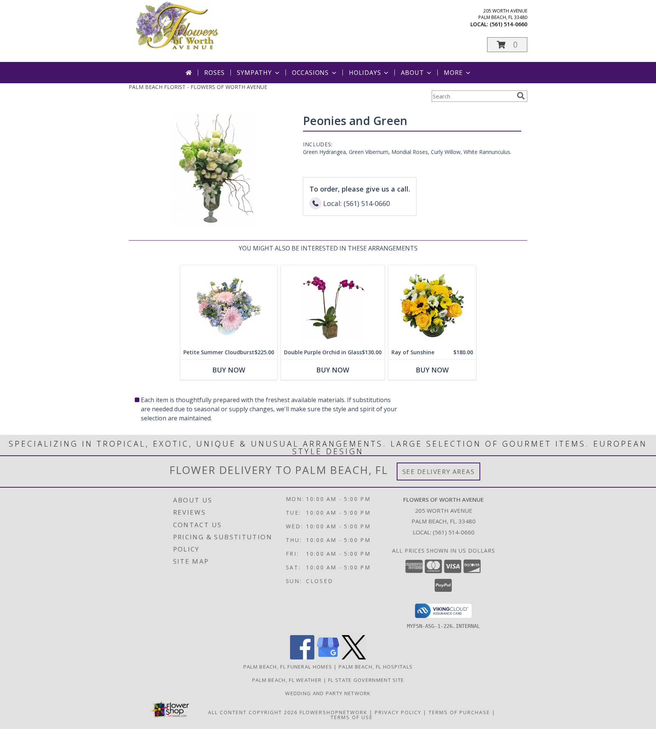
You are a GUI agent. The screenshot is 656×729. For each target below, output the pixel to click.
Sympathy (254, 72)
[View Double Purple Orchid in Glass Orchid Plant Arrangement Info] (333, 305)
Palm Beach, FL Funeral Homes (287, 666)
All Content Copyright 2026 (253, 712)
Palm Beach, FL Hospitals (376, 666)
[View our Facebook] (302, 657)
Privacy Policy (398, 712)
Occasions (310, 72)
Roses (214, 72)
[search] (521, 96)
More (453, 72)
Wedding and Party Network (328, 693)
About (412, 72)
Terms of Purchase (459, 712)
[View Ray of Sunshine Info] (432, 305)
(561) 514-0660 (508, 24)
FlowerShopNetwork (333, 712)
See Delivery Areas (438, 471)
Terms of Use (352, 717)
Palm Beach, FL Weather (287, 680)
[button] (507, 44)
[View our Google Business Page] (328, 657)
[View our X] (354, 657)
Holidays (365, 72)
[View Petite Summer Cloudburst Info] (228, 305)
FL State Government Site (366, 680)
